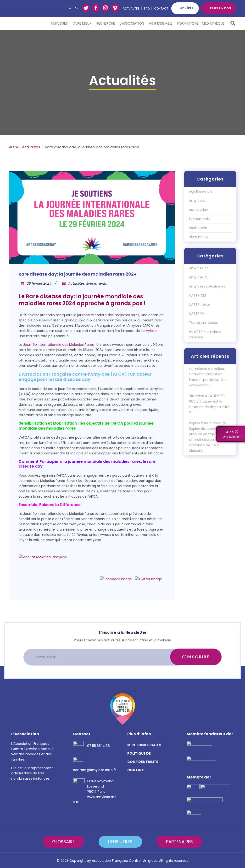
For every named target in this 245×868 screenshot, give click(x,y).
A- (70, 8)
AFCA (13, 146)
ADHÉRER (187, 8)
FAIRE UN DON (220, 8)
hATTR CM (197, 295)
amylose (149, 330)
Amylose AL (198, 277)
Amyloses (59, 23)
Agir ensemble (161, 23)
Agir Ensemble (200, 191)
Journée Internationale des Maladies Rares (58, 344)
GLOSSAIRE (63, 842)
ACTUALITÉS (131, 8)
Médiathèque (213, 23)
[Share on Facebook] (116, 579)
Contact (161, 8)
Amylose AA (199, 268)
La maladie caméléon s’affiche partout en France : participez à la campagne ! (208, 377)
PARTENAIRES (179, 842)
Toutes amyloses (203, 322)
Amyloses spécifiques (207, 286)
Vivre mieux (82, 23)
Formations (188, 23)
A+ (77, 8)
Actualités (31, 146)
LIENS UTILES (120, 842)
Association (198, 209)
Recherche (105, 23)
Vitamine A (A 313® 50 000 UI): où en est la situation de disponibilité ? (209, 404)
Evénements (96, 283)
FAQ (147, 8)
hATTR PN (197, 313)
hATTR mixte (199, 304)
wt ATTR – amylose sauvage (205, 334)
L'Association (132, 23)
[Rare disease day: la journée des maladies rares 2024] (92, 217)
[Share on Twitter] (148, 579)
